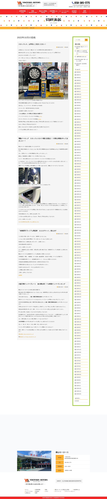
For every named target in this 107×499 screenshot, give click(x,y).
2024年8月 (78, 135)
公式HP (20, 275)
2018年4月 (78, 341)
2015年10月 (78, 393)
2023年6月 (78, 174)
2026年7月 (78, 74)
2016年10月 (78, 374)
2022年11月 (78, 194)
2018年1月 (78, 346)
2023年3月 (78, 183)
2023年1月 (78, 188)
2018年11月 (78, 321)
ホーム (18, 28)
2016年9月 (78, 377)
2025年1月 (78, 122)
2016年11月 (78, 371)
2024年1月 (78, 155)
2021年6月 (78, 241)
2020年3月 (78, 283)
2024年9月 (78, 133)
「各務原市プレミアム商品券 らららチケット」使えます (37, 230)
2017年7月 (78, 355)
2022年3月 (78, 216)
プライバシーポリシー (70, 491)
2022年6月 (78, 208)
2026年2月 (78, 88)
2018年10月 (78, 324)
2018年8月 (78, 330)
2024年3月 (78, 149)
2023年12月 (78, 158)
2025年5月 (78, 113)
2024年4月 (78, 147)
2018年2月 (78, 344)
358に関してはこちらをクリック (26, 334)
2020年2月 (78, 285)
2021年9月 (78, 233)
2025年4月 (78, 116)
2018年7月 (78, 332)
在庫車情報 (22, 11)
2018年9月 (78, 327)
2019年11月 (78, 294)
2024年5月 (78, 144)
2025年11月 (78, 97)
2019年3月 (78, 310)
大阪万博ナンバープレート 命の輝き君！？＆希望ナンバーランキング (42, 284)
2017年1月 (78, 369)
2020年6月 (78, 274)
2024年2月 (78, 152)
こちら (40, 116)
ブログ (46, 491)
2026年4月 (78, 83)
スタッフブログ (25, 28)
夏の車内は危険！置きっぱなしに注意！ (82, 60)
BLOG (66, 47)
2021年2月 (78, 252)
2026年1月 (78, 91)
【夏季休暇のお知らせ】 (81, 56)
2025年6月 (78, 111)
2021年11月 (78, 227)
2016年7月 (78, 382)
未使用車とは (53, 11)
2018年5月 (78, 338)
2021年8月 (78, 235)
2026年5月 (78, 80)
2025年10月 (78, 99)
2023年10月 (78, 163)
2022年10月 (78, 196)
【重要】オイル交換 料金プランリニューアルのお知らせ (82, 52)
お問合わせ (27, 492)
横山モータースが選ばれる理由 (62, 489)
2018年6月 (78, 335)
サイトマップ (58, 491)
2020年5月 (78, 277)
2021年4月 (78, 246)
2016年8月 (78, 380)
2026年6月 (78, 77)
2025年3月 (78, 119)
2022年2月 (78, 219)
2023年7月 (78, 172)
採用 (85, 11)
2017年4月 (78, 363)
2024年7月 (78, 138)
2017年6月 (78, 357)
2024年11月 (78, 127)
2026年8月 (78, 72)
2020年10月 (78, 263)
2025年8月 (78, 105)
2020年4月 (78, 280)
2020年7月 (78, 271)
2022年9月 (78, 199)
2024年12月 (78, 124)
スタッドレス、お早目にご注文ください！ (32, 44)
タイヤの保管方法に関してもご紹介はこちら (29, 221)
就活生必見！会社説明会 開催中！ (81, 64)
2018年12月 (78, 319)
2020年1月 (78, 288)
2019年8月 (78, 302)
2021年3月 (78, 249)
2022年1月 (78, 222)
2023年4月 (78, 180)
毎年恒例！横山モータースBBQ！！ (82, 47)
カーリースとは (63, 11)
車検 (33, 11)
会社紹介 (74, 11)
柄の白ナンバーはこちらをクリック (28, 336)
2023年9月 (78, 166)
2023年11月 (78, 160)
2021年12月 (78, 224)
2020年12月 (78, 258)
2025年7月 (78, 108)
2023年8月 (78, 169)
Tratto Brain (61, 498)
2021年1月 (78, 255)
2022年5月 (78, 210)
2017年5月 (78, 360)
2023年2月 (78, 185)
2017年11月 (78, 349)
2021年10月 (78, 230)
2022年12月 (78, 191)
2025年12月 (78, 94)
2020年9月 (78, 266)
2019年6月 (78, 307)
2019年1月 (78, 316)
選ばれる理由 (43, 11)
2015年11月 (78, 391)
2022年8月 (78, 202)
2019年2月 (78, 313)
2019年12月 (78, 291)
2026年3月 (78, 86)
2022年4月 (78, 213)
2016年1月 (78, 385)
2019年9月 (78, 299)
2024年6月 (78, 141)
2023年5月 (78, 177)
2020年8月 (78, 269)
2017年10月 (78, 352)
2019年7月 (78, 305)
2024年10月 (78, 130)
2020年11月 (78, 260)
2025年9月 (78, 102)
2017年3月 (78, 366)
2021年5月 (78, 244)
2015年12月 (78, 388)
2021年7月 (78, 238)
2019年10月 (78, 296)
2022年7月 (78, 205)
